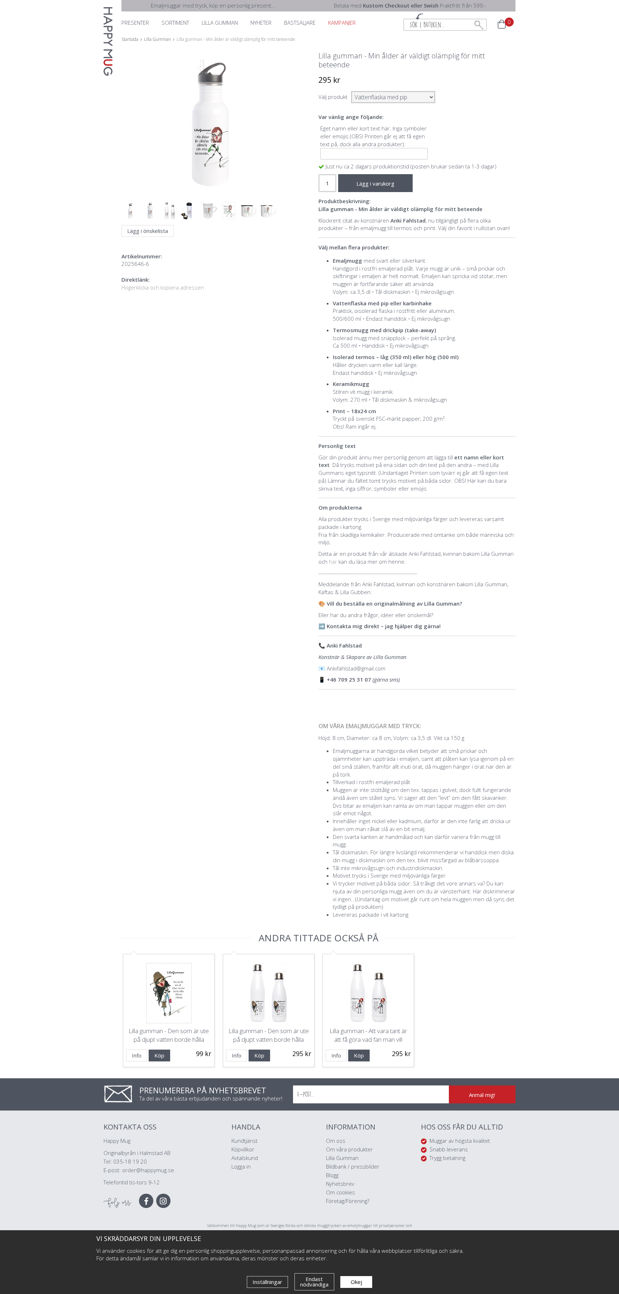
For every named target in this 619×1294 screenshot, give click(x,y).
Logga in (241, 1166)
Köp (159, 1055)
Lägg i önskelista (147, 230)
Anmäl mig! (482, 1094)
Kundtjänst (244, 1140)
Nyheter (261, 22)
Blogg (332, 1175)
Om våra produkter (349, 1149)
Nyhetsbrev (340, 1183)
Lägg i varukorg (375, 183)
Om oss (335, 1140)
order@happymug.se (148, 1170)
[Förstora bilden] (210, 140)
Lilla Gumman (343, 1157)
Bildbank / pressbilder (352, 1166)
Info (136, 1055)
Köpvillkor (242, 1149)
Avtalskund (244, 1157)
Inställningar (267, 1281)
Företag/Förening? (347, 1200)
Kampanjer (342, 22)
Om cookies (340, 1192)
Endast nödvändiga (314, 1281)
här (334, 561)
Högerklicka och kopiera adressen (162, 287)
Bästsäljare (300, 22)
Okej (356, 1281)
